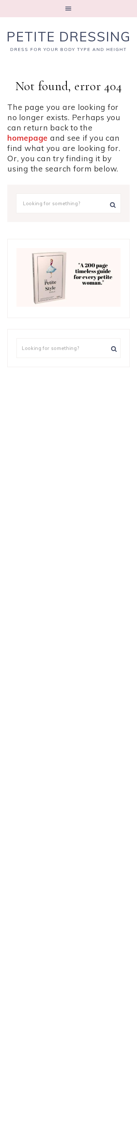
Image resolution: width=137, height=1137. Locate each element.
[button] (68, 8)
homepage (27, 138)
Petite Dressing (69, 36)
